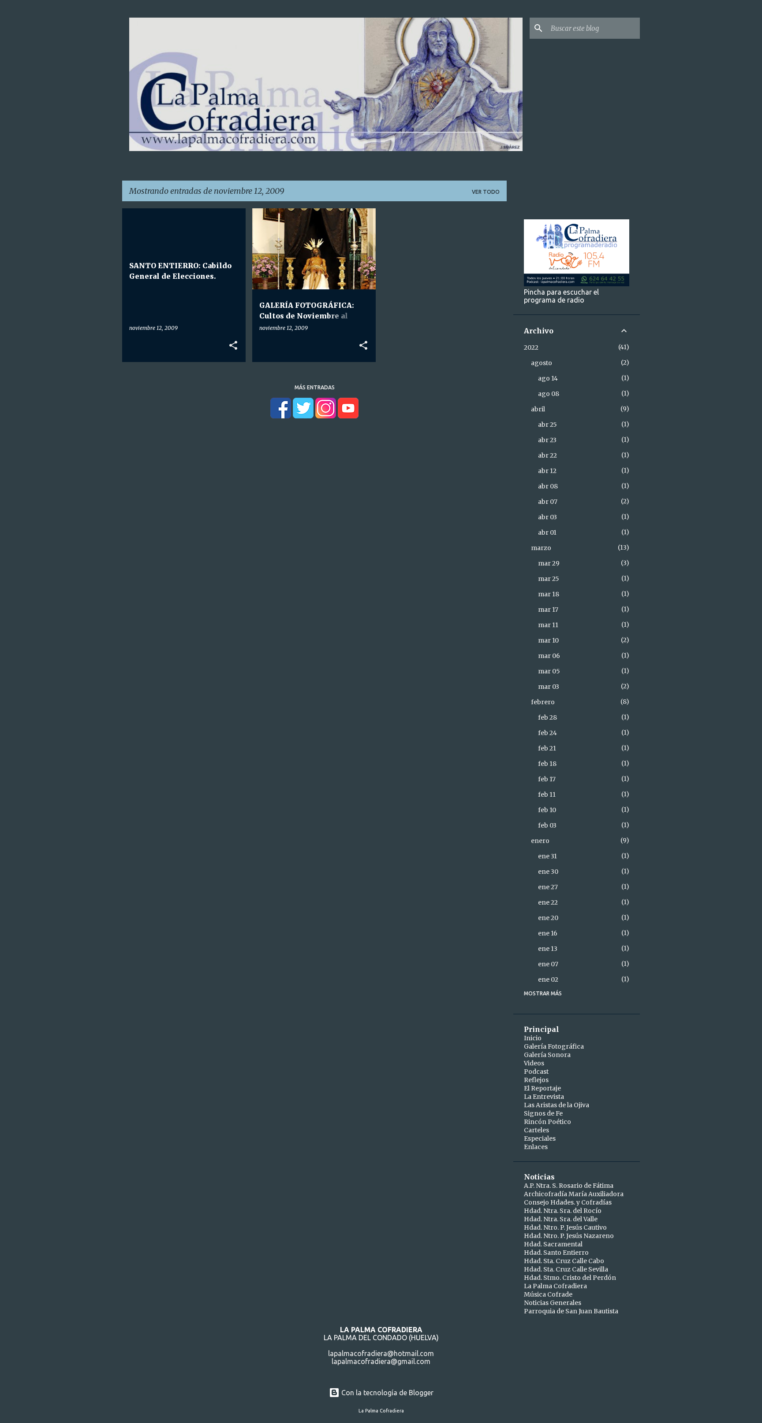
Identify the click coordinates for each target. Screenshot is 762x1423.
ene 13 (547, 949)
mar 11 (548, 625)
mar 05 (549, 671)
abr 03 (547, 517)
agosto (541, 363)
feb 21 (547, 748)
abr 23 (547, 440)
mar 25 (548, 579)
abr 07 (547, 502)
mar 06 (549, 656)
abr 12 (547, 471)
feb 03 (547, 825)
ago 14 (548, 378)
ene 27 (548, 887)
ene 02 (548, 979)
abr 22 (547, 455)
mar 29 (549, 563)
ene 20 (548, 918)
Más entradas (315, 387)
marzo (541, 548)
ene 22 (548, 902)
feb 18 (547, 764)
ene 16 (547, 933)
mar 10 (548, 640)
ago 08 (548, 394)
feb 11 (547, 794)
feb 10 (547, 810)
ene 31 (547, 856)
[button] (233, 345)
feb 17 (547, 779)
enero (540, 841)
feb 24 (547, 733)
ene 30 (548, 872)
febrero (543, 702)
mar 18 (548, 594)
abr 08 (548, 486)
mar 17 (548, 610)
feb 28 (547, 717)
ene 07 (548, 964)
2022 (531, 347)
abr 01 (547, 532)
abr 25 (547, 425)
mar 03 (548, 687)
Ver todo (486, 192)
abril (538, 409)
